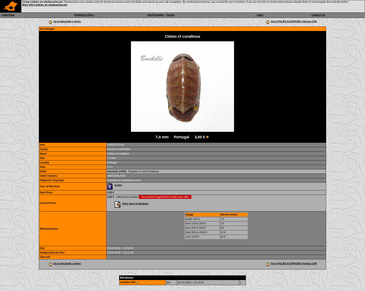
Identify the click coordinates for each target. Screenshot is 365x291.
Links (260, 14)
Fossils (170, 14)
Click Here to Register (135, 203)
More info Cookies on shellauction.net (44, 4)
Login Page (8, 14)
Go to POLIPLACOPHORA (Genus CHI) (294, 21)
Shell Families (155, 14)
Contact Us (318, 14)
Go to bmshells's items (67, 21)
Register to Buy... (84, 14)
